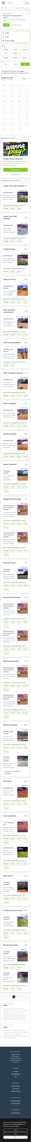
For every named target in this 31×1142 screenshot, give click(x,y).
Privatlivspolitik (15, 1103)
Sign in (26, 3)
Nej (16, 1133)
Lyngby (5, 7)
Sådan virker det (16, 174)
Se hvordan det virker (17, 25)
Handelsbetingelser (15, 1101)
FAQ (15, 1076)
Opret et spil (15, 170)
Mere (15, 1130)
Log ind (6, 25)
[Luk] (27, 14)
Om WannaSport (15, 1113)
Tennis (10, 7)
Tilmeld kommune (15, 1091)
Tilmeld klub (15, 1088)
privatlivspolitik (17, 1124)
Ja (15, 1137)
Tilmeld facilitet (15, 1086)
